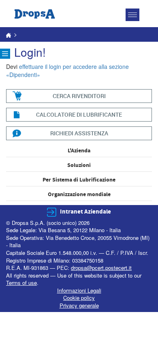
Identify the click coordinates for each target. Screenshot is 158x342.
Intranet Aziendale (85, 211)
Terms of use (21, 282)
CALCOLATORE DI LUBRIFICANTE (79, 114)
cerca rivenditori (79, 96)
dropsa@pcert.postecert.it (101, 267)
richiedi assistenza (79, 133)
